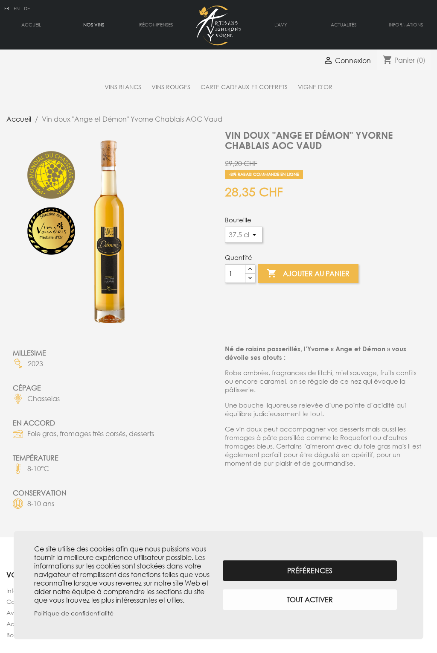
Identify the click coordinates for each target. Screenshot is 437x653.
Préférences (309, 570)
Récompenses (156, 24)
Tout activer (310, 599)
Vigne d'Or (315, 86)
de (27, 8)
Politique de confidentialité (74, 613)
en (17, 8)
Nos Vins (93, 24)
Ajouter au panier (308, 273)
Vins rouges (170, 86)
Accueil (31, 24)
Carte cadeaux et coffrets (244, 86)
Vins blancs (123, 86)
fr (6, 8)
